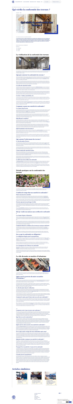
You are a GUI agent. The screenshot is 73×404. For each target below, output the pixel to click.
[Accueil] (13, 2)
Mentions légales (36, 396)
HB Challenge (35, 394)
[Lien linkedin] (59, 393)
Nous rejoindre (36, 398)
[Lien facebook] (60, 393)
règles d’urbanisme (29, 77)
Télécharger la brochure (37, 397)
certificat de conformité (20, 161)
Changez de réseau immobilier (37, 399)
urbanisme (17, 238)
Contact (35, 395)
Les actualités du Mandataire (25, 7)
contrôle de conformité (23, 326)
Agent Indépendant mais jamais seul (16, 7)
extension (17, 239)
